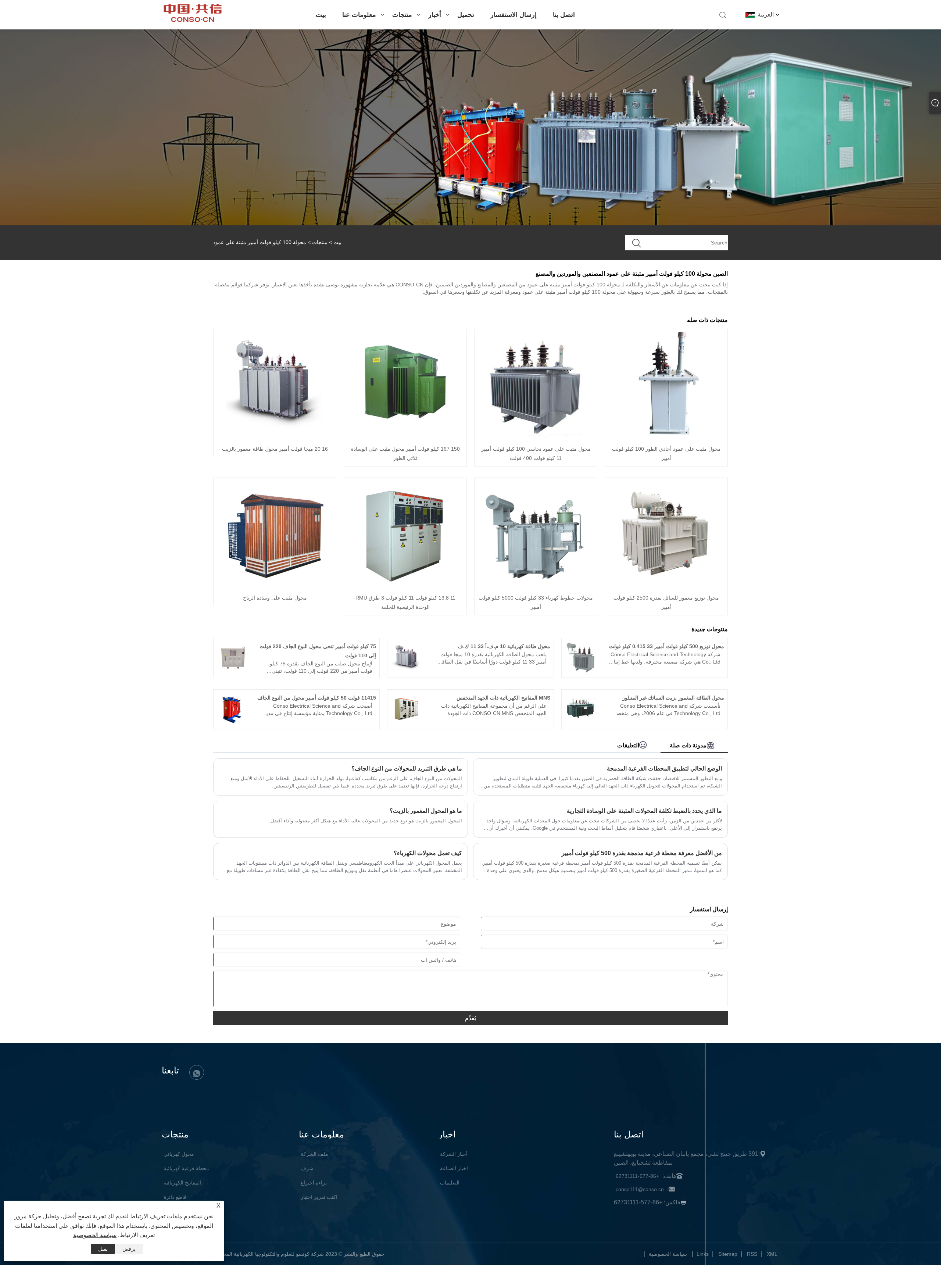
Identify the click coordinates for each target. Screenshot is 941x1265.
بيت (321, 14)
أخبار (434, 14)
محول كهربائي (179, 1154)
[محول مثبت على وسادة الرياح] (275, 586)
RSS (752, 1254)
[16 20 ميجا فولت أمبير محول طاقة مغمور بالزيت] (275, 437)
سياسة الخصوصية (668, 1254)
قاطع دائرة (175, 1197)
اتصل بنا (564, 14)
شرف (307, 1168)
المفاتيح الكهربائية (182, 1183)
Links (703, 1254)
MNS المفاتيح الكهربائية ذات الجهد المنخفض (503, 698)
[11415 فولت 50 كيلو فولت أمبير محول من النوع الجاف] (233, 723)
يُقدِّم (470, 1018)
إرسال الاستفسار (513, 14)
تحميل (465, 14)
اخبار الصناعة (454, 1168)
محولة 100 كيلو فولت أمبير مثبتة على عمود (259, 242)
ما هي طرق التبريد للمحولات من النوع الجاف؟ (406, 768)
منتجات (402, 14)
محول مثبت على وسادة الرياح (275, 598)
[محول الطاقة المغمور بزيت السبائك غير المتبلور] (581, 723)
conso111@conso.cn (640, 1189)
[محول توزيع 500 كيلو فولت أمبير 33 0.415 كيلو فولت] (581, 671)
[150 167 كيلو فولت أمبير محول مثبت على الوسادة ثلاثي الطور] (405, 437)
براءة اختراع (314, 1183)
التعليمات (449, 1183)
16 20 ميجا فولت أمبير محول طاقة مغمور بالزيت (275, 449)
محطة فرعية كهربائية (186, 1168)
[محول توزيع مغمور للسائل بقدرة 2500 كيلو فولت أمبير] (666, 586)
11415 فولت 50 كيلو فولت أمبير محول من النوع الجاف (316, 698)
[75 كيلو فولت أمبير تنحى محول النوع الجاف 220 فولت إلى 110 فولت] (233, 671)
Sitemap (727, 1254)
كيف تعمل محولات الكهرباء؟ (428, 853)
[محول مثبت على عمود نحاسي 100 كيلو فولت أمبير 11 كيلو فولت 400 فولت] (536, 437)
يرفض (129, 1249)
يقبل (103, 1249)
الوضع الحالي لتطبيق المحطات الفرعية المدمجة (664, 768)
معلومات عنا (359, 14)
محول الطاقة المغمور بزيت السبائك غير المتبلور (673, 698)
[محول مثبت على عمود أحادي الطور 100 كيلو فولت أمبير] (666, 437)
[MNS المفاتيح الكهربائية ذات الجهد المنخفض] (407, 723)
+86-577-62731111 (637, 1176)
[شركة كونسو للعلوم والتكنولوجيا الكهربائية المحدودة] (193, 20)
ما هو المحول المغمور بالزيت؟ (426, 811)
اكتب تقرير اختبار (319, 1197)
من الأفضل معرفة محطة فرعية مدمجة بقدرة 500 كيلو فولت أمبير (642, 853)
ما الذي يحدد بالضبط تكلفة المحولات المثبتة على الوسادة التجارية (644, 811)
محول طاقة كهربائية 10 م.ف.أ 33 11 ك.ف (504, 646)
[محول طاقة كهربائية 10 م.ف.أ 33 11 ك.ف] (407, 671)
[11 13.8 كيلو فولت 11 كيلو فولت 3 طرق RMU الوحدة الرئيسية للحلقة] (405, 586)
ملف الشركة (314, 1154)
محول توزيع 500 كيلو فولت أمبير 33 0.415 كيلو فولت (666, 646)
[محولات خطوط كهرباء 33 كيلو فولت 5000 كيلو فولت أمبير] (536, 586)
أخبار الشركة (454, 1154)
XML (772, 1254)
